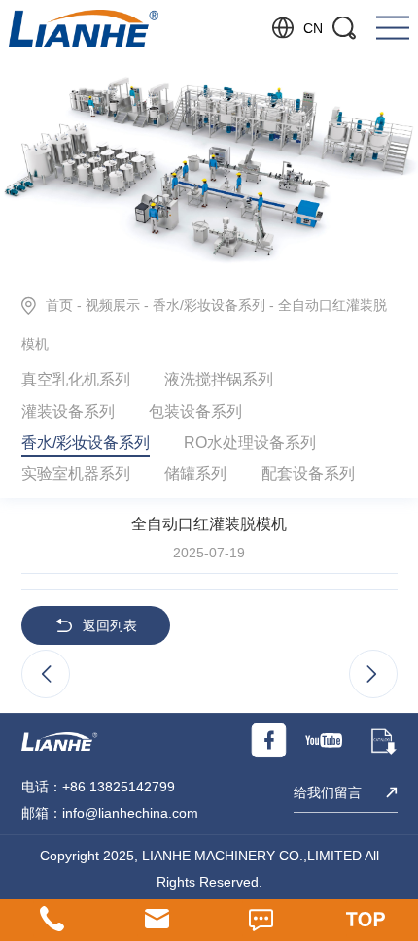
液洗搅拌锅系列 (218, 378)
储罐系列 (195, 473)
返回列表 (110, 625)
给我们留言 (328, 792)
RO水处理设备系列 (250, 442)
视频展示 (113, 305)
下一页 (373, 675)
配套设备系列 (308, 473)
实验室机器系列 (75, 473)
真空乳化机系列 (75, 378)
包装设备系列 (195, 411)
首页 (59, 305)
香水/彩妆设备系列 (209, 305)
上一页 (45, 675)
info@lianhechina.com (130, 813)
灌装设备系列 (68, 411)
